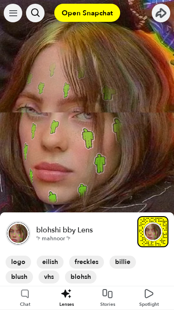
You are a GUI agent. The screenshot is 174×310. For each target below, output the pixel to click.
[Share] (161, 13)
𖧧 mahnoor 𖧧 (53, 238)
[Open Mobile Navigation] (13, 13)
